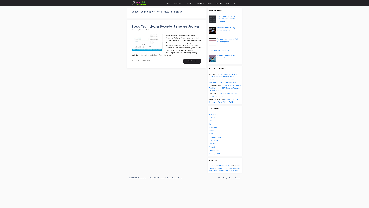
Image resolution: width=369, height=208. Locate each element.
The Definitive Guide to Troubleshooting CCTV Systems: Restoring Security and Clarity (225, 88)
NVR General (213, 134)
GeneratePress (177, 178)
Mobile (209, 3)
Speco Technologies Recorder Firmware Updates (165, 26)
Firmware (200, 3)
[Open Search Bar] (234, 3)
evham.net (212, 168)
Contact (237, 178)
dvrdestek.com (223, 168)
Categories (177, 3)
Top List (212, 147)
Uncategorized (214, 153)
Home (168, 3)
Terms (231, 178)
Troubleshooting (215, 150)
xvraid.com (233, 171)
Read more (192, 61)
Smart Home (213, 140)
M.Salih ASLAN (224, 166)
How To (136, 60)
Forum (228, 3)
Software (219, 3)
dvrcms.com (223, 171)
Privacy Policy (222, 178)
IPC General (213, 127)
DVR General (213, 114)
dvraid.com (213, 171)
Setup (189, 3)
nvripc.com (234, 168)
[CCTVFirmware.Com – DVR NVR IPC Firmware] (139, 3)
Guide (148, 60)
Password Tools (215, 137)
